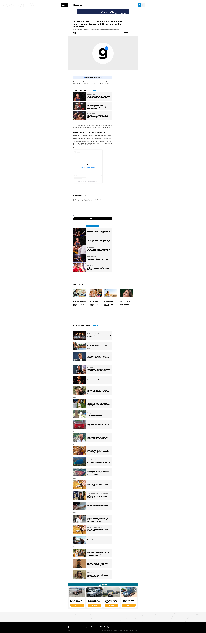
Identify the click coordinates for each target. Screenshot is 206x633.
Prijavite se (92, 218)
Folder (102, 627)
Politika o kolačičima (134, 630)
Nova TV (69, 627)
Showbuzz (94, 627)
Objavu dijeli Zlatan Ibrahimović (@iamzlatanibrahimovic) (88, 181)
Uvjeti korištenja (120, 630)
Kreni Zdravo (108, 627)
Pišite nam (102, 630)
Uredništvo (106, 630)
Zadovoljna (85, 627)
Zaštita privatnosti (126, 630)
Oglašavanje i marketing (112, 630)
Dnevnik (75, 627)
